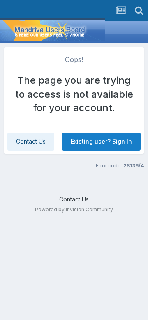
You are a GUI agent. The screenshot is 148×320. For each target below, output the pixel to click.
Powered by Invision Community (74, 209)
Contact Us (31, 141)
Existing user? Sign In (101, 141)
